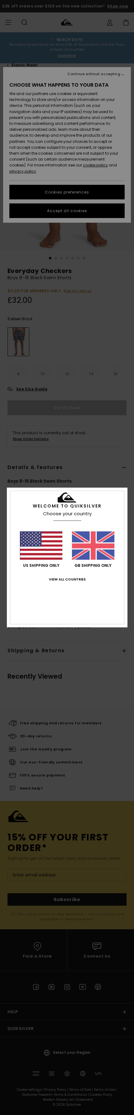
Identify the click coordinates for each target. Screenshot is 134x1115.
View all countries (67, 579)
